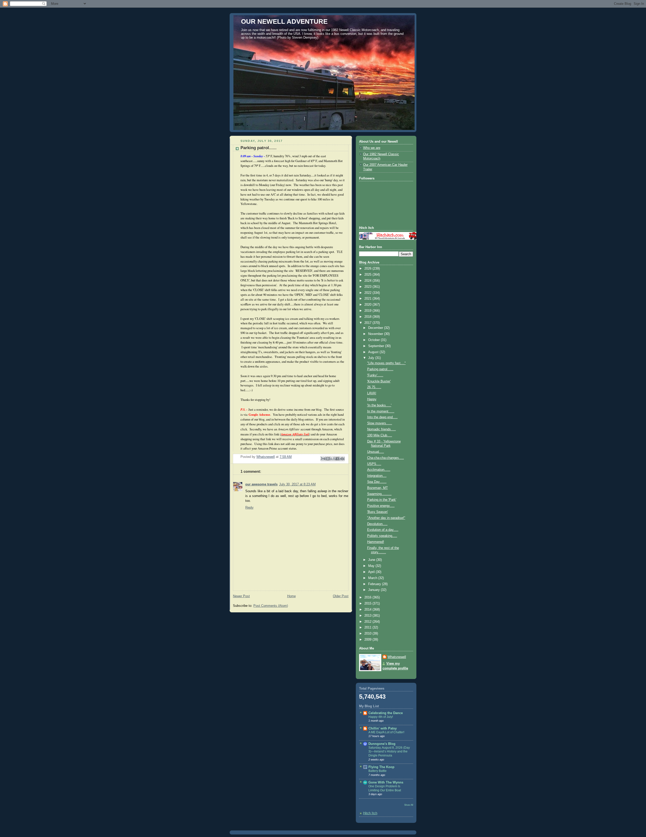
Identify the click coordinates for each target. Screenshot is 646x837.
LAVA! (371, 393)
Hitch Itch (370, 813)
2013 (368, 615)
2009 (368, 639)
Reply (249, 507)
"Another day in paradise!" (386, 518)
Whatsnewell (397, 657)
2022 (368, 293)
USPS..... (374, 464)
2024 (368, 280)
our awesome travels (261, 484)
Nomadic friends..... (381, 429)
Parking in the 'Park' (381, 500)
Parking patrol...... (380, 369)
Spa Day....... (377, 482)
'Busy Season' (377, 512)
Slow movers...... (379, 423)
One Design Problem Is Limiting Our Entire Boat (384, 788)
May (371, 566)
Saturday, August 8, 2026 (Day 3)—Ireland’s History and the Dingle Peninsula (389, 751)
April (372, 572)
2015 (368, 603)
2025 (368, 274)
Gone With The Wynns (385, 782)
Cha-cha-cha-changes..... (385, 458)
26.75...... (374, 387)
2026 (368, 268)
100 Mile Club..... (379, 435)
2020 (368, 304)
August (374, 352)
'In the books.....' (379, 405)
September (376, 346)
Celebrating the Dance (385, 713)
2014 (368, 609)
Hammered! (375, 542)
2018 (368, 317)
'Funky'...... (375, 375)
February (375, 584)
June (372, 560)
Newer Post (241, 596)
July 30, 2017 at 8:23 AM (297, 484)
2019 (368, 310)
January (374, 590)
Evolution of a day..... (382, 530)
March (373, 578)
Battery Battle (377, 771)
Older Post (340, 596)
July (371, 358)
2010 (368, 633)
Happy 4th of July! (380, 717)
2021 (368, 298)
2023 (368, 287)
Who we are (371, 148)
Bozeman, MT (377, 488)
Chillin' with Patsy (382, 728)
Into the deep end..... (382, 417)
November (376, 334)
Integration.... (377, 476)
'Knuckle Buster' (379, 381)
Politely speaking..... (382, 536)
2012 (368, 621)
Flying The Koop (381, 767)
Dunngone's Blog (381, 744)
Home (291, 596)
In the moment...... (380, 411)
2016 (368, 597)
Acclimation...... (378, 470)
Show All (408, 804)
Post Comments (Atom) (270, 606)
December (376, 328)
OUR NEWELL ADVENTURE (284, 21)
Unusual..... (375, 452)
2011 (368, 627)
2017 (368, 323)
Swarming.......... (379, 494)
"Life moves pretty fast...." (386, 363)
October (374, 340)
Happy (371, 399)
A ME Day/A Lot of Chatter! (386, 732)
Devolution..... (377, 524)
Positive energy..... (381, 506)
